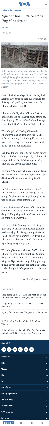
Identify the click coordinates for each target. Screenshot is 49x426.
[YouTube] (21, 423)
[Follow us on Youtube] (14, 349)
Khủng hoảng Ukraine (11, 10)
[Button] (43, 39)
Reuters (4, 27)
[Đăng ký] (31, 349)
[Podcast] (26, 349)
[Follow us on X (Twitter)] (9, 349)
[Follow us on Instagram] (20, 349)
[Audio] (31, 423)
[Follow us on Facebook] (3, 349)
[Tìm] (42, 423)
